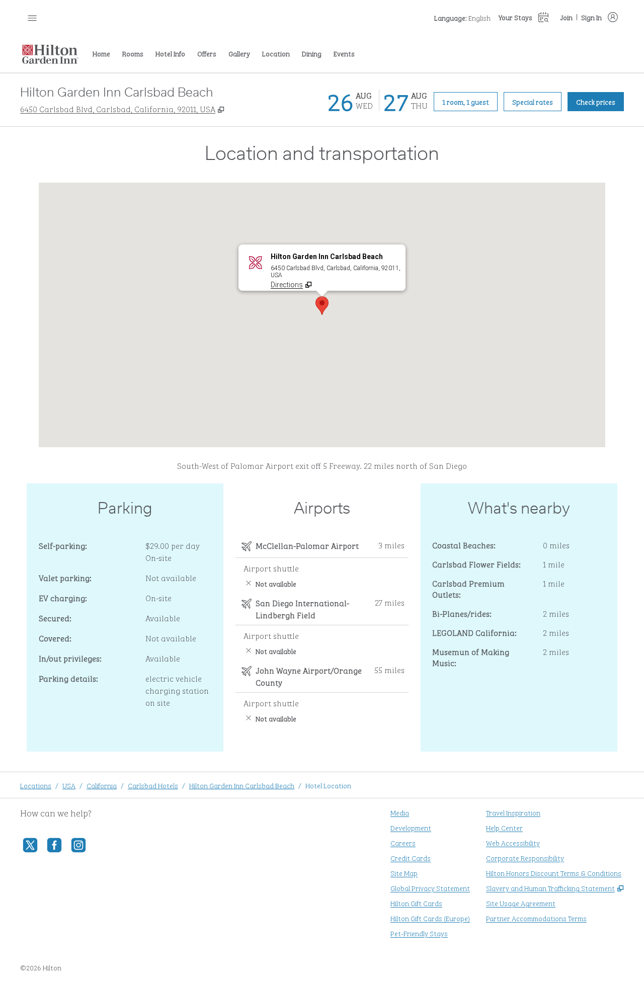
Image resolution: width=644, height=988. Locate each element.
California (102, 785)
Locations (35, 785)
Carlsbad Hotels (153, 785)
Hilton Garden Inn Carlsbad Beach (241, 785)
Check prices (600, 101)
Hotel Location (328, 785)
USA (68, 785)
